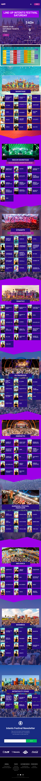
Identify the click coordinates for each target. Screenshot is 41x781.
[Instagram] (23, 774)
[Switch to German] (33, 5)
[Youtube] (20, 774)
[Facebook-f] (18, 774)
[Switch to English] (33, 4)
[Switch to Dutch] (33, 2)
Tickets (37, 4)
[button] (31, 4)
